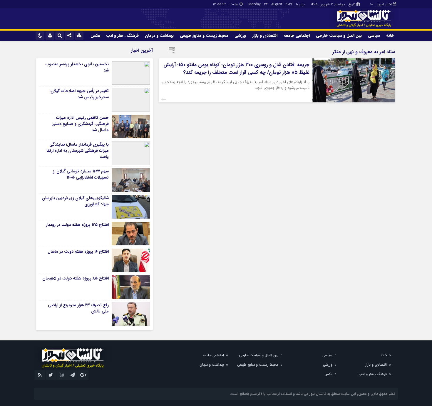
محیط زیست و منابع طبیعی (204, 35)
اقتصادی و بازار (264, 35)
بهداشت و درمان (159, 35)
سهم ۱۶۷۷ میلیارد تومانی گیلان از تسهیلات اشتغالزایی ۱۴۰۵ (81, 174)
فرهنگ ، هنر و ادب (122, 35)
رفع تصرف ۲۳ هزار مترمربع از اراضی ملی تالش (78, 308)
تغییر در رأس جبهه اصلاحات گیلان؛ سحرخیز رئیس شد (79, 94)
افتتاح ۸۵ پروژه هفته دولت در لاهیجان (75, 278)
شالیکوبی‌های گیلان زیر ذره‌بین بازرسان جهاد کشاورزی (75, 201)
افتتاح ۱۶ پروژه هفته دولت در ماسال (78, 251)
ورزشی (240, 35)
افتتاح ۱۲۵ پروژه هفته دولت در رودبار (77, 225)
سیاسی (374, 35)
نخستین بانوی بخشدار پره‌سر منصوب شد (77, 67)
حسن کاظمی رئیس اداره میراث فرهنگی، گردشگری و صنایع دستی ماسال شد (80, 123)
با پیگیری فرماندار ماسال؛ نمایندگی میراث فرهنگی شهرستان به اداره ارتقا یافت (77, 150)
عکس (95, 35)
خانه (390, 35)
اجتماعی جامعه (297, 35)
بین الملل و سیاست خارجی (339, 35)
